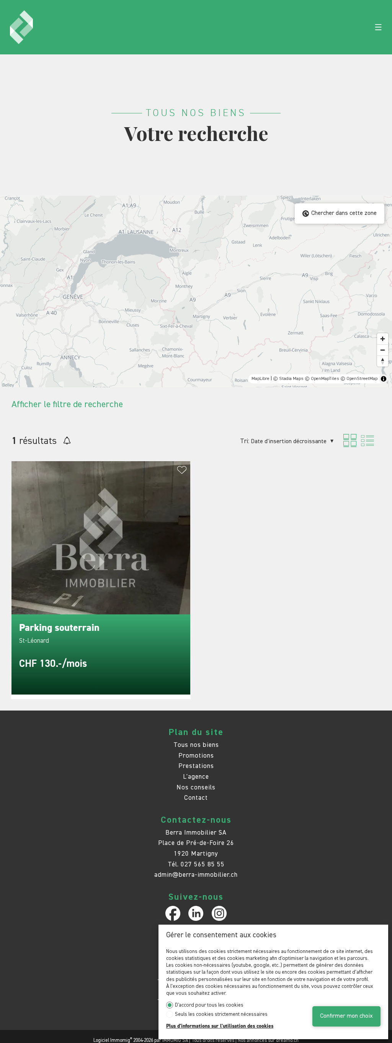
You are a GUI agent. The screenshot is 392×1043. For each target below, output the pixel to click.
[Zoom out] (382, 349)
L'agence (196, 777)
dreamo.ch (287, 1040)
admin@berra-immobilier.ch (196, 875)
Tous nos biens (196, 745)
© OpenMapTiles (322, 379)
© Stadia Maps (288, 379)
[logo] (21, 27)
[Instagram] (219, 913)
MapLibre (261, 379)
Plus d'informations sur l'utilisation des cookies (219, 1026)
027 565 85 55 (203, 864)
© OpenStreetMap (358, 379)
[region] (196, 291)
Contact (196, 798)
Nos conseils (196, 787)
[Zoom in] (382, 338)
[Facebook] (172, 913)
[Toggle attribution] (383, 378)
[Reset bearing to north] (382, 361)
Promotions (196, 756)
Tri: (244, 441)
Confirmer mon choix (346, 1016)
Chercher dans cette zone (344, 213)
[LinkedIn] (195, 913)
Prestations (196, 766)
